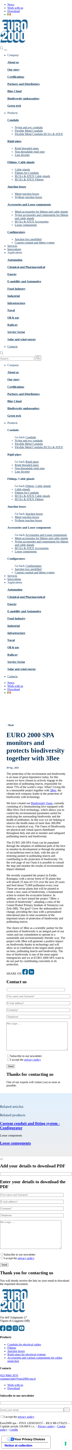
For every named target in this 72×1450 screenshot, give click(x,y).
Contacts (12, 346)
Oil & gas (13, 317)
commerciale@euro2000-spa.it (18, 1378)
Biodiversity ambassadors (23, 98)
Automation (14, 259)
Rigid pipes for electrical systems (26, 1354)
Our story (13, 69)
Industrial (13, 296)
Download (13, 11)
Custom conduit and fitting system (34, 242)
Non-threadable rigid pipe (30, 151)
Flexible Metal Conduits (29, 130)
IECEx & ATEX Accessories (32, 221)
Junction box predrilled (28, 239)
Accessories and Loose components (29, 204)
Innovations (14, 249)
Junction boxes (16, 186)
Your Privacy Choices (29, 1439)
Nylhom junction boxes (28, 197)
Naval (11, 310)
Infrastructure (16, 303)
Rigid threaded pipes (27, 148)
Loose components (26, 224)
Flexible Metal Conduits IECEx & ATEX (39, 134)
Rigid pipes (14, 141)
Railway (12, 324)
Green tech (14, 105)
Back (11, 725)
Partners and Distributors (23, 84)
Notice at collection (18, 1445)
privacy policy (32, 1059)
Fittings (11, 1347)
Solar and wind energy (21, 339)
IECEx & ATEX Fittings (29, 179)
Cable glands (22, 169)
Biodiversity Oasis (41, 803)
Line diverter (22, 155)
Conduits (13, 120)
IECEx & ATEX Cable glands (32, 176)
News (10, 4)
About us (13, 62)
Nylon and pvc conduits (29, 127)
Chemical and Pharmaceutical (26, 267)
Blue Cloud (14, 91)
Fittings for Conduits (27, 172)
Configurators (16, 232)
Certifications (15, 76)
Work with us (15, 7)
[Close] (1, 1159)
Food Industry (16, 288)
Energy (12, 274)
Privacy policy (46, 1426)
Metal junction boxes (27, 193)
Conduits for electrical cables (24, 1344)
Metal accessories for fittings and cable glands (41, 211)
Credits (14, 1429)
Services (12, 245)
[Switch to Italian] (9, 14)
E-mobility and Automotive (24, 281)
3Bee (53, 790)
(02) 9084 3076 (9, 1375)
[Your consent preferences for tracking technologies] (65, 1443)
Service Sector (16, 332)
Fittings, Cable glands (21, 162)
